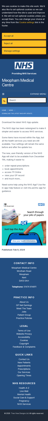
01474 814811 (30, 287)
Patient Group (24, 315)
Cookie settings (26, 22)
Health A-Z (24, 388)
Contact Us (24, 359)
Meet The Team (24, 308)
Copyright (24, 343)
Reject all (8, 43)
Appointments (24, 366)
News (11, 110)
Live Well (24, 391)
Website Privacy (24, 334)
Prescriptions (24, 369)
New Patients (24, 362)
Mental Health (24, 394)
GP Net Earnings (24, 305)
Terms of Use (24, 330)
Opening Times (24, 375)
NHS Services (24, 404)
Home (4, 110)
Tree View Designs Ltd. (20, 413)
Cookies (24, 340)
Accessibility (24, 337)
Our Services (24, 372)
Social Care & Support (24, 397)
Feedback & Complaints (24, 347)
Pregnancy (24, 401)
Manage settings (12, 51)
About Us (24, 302)
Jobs (24, 311)
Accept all (8, 36)
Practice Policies (24, 318)
